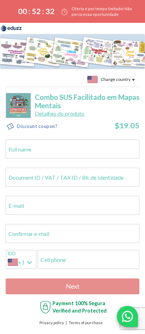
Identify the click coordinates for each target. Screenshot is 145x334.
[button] (59, 113)
